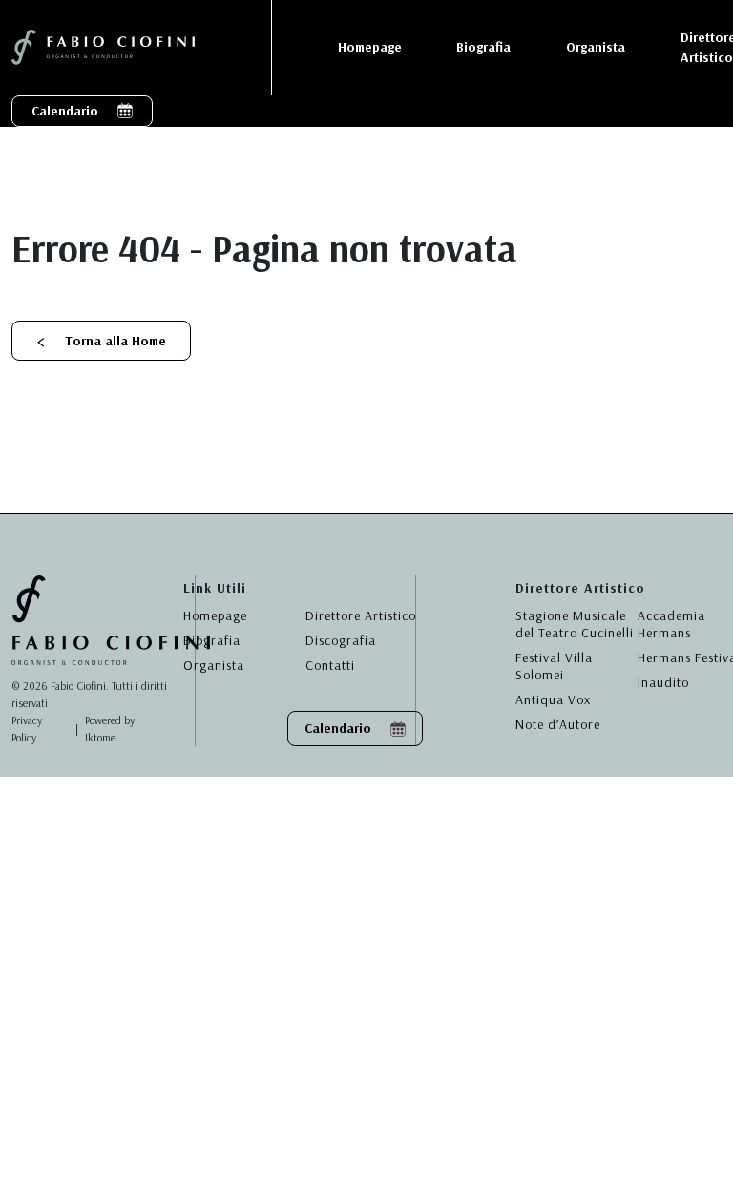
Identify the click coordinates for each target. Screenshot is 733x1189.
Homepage (215, 615)
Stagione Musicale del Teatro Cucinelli (574, 624)
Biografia (212, 640)
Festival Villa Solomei (554, 666)
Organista (213, 665)
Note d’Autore (557, 724)
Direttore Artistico (360, 615)
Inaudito (663, 682)
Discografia (340, 640)
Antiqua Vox (553, 699)
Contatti (330, 665)
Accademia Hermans (671, 624)
